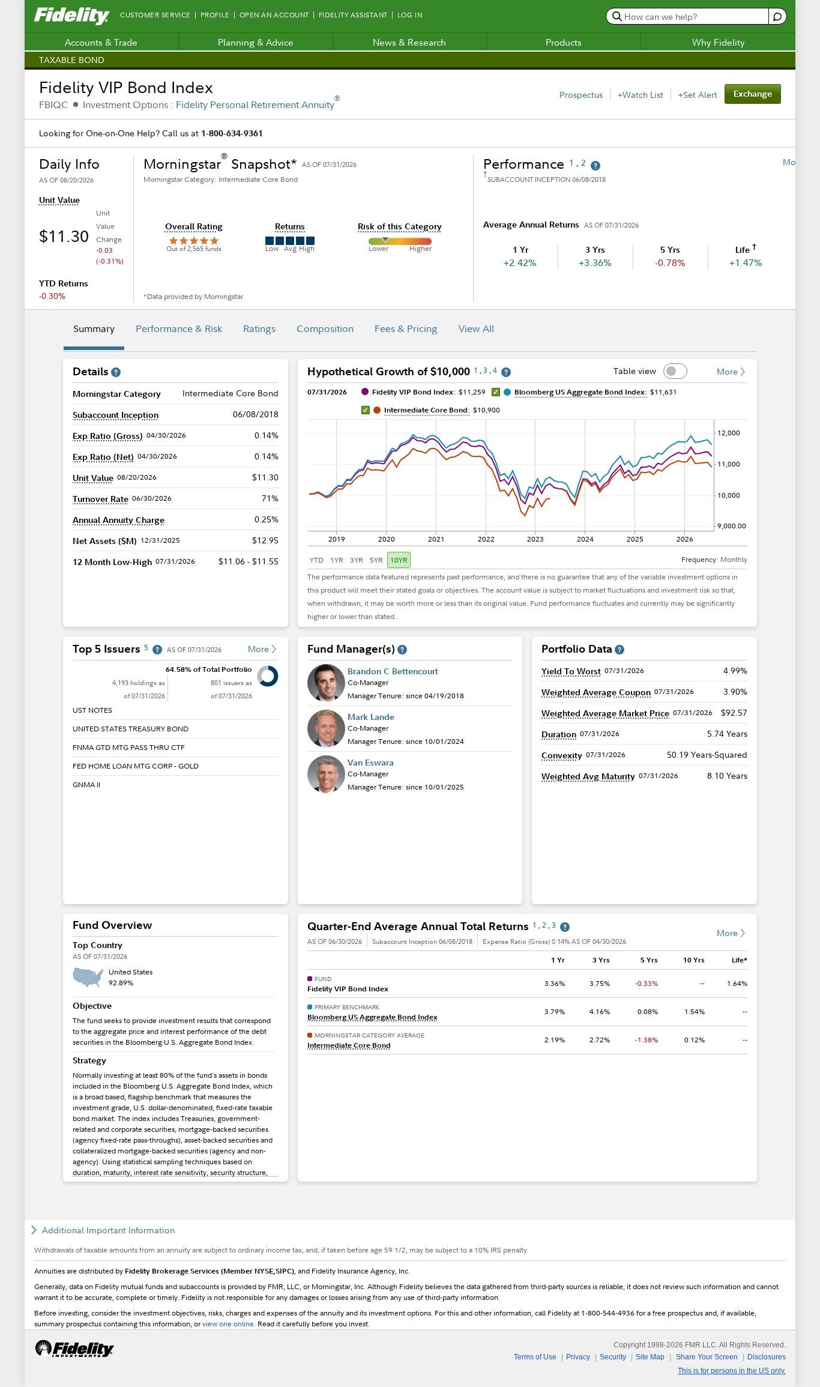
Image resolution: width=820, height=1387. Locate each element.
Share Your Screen (707, 1357)
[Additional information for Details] (116, 372)
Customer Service (155, 15)
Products (564, 42)
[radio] (317, 559)
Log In (409, 15)
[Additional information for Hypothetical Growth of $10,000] (506, 372)
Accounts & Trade (101, 42)
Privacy (578, 1357)
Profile (215, 15)
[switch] (675, 371)
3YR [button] (356, 560)
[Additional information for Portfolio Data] (619, 650)
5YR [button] (376, 560)
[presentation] (176, 1057)
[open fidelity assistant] (777, 16)
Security (613, 1357)
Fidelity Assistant (353, 15)
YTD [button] (317, 560)
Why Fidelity (718, 42)
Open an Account (274, 15)
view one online (228, 1324)
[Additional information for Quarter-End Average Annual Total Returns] (565, 927)
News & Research (409, 42)
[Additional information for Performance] (595, 166)
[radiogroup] (359, 560)
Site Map (650, 1357)
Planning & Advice (256, 42)
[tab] (94, 330)
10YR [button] (399, 560)
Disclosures (766, 1357)
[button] (59, 200)
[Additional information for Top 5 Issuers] (157, 650)
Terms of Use (535, 1357)
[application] (527, 476)
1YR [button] (336, 560)
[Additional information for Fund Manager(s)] (402, 650)
